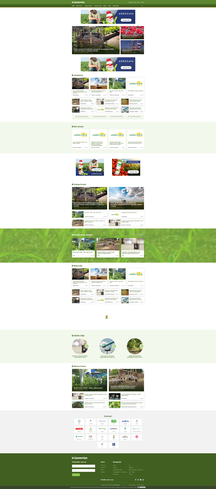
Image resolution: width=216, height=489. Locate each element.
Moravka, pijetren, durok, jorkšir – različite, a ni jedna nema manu (123, 387)
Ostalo (114, 465)
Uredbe (115, 467)
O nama (138, 2)
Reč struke (79, 5)
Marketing (131, 2)
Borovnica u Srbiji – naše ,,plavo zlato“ (116, 91)
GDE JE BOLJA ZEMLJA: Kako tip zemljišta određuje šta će (98, 91)
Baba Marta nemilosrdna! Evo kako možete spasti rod (131, 50)
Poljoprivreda (88, 5)
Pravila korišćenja (132, 485)
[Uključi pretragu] (142, 6)
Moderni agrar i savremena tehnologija (136, 470)
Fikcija (130, 474)
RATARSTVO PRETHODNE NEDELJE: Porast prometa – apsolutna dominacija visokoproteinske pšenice (97, 144)
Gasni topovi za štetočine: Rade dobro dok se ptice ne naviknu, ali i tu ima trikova (107, 357)
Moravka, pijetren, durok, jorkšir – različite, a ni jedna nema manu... (86, 101)
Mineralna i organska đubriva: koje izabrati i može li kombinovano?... (111, 101)
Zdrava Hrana (98, 5)
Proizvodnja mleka (117, 469)
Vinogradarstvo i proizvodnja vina (120, 472)
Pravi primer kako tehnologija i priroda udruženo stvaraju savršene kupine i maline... (132, 403)
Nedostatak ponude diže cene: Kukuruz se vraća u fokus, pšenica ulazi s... (111, 109)
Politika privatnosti (140, 485)
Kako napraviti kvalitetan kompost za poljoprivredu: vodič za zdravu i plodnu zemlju (94, 50)
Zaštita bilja (116, 5)
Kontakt (142, 2)
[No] (214, 487)
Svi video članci (138, 234)
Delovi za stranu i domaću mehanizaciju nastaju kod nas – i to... (87, 109)
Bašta (104, 5)
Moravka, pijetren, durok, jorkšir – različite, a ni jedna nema (106, 253)
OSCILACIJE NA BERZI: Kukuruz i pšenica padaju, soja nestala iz (135, 143)
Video (109, 5)
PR (129, 465)
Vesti (73, 5)
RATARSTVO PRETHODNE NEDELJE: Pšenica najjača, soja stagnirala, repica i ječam (116, 143)
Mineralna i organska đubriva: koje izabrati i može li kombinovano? (131, 253)
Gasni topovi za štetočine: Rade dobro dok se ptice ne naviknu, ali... (135, 109)
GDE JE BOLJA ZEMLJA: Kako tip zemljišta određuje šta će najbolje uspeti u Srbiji (126, 204)
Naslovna (103, 465)
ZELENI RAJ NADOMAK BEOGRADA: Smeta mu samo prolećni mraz (135, 357)
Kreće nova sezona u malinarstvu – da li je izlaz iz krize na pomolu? (132, 35)
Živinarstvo (115, 474)
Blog (135, 2)
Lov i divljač (132, 472)
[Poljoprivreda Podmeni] (92, 5)
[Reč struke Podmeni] (82, 5)
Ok (138, 487)
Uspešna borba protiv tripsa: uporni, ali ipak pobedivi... (135, 100)
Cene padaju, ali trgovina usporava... (129, 212)
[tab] (82, 116)
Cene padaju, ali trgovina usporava (135, 90)
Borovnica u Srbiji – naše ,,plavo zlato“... (93, 212)
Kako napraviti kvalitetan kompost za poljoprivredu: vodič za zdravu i (80, 92)
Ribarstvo (131, 467)
